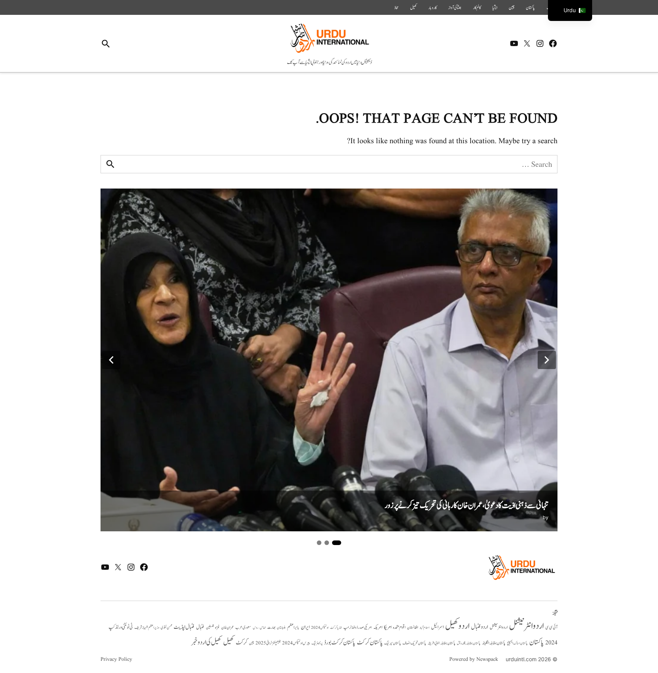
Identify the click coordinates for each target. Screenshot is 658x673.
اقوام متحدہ (399, 627)
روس (255, 628)
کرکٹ (242, 642)
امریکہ (377, 627)
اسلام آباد (425, 628)
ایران (305, 627)
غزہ (217, 627)
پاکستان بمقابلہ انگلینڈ (493, 643)
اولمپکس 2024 (320, 628)
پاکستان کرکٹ (370, 642)
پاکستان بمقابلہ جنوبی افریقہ (441, 643)
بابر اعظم (293, 627)
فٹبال (200, 627)
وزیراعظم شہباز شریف (146, 628)
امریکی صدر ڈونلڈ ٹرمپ (357, 627)
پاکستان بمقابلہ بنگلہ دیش (469, 643)
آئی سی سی (551, 627)
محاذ (396, 7)
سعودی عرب (243, 627)
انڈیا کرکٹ (336, 628)
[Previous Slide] (111, 360)
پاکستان (530, 7)
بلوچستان (281, 628)
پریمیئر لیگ (317, 643)
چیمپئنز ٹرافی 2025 (268, 643)
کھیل (413, 7)
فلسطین (210, 627)
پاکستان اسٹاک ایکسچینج (517, 643)
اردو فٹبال (479, 627)
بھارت (271, 627)
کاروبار (432, 7)
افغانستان (412, 627)
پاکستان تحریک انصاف (414, 643)
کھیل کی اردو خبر (206, 642)
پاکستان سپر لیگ (392, 643)
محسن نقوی (166, 627)
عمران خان (227, 627)
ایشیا (494, 7)
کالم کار (477, 7)
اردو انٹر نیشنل (499, 627)
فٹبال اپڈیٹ (184, 627)
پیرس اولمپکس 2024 (296, 643)
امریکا (387, 627)
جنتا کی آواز (455, 7)
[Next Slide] (547, 360)
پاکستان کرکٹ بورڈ (339, 642)
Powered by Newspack (473, 659)
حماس (263, 627)
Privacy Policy (116, 659)
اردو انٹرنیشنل (526, 626)
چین (511, 7)
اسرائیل (437, 627)
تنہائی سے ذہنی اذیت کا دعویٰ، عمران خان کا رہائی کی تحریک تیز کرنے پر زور (466, 506)
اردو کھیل (457, 626)
